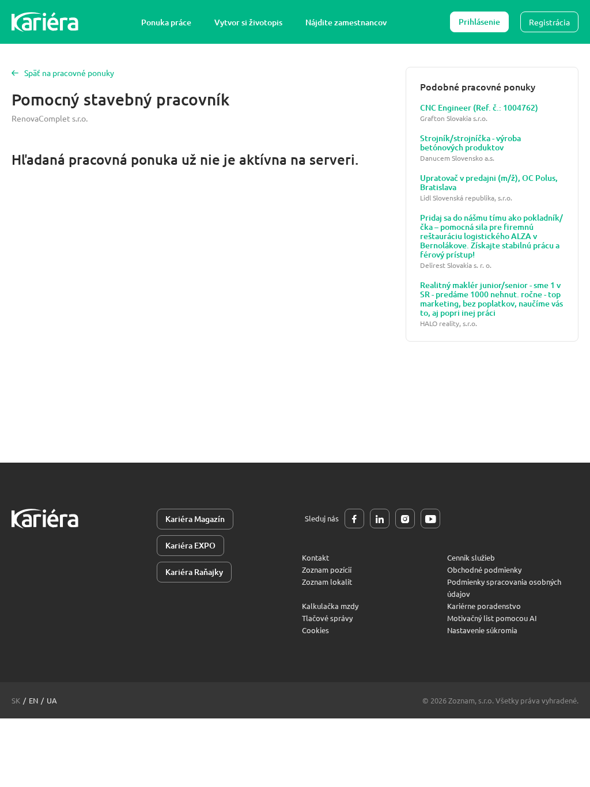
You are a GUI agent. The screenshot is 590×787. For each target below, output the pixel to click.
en (33, 700)
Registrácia (549, 22)
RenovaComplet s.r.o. (50, 118)
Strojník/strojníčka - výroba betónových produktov (470, 143)
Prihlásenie (479, 21)
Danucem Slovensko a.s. (457, 158)
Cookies (315, 630)
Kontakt (315, 557)
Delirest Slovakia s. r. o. (455, 265)
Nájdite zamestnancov (346, 22)
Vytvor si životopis (248, 22)
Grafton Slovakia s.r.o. (453, 118)
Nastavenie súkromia (482, 630)
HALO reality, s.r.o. (448, 323)
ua (52, 700)
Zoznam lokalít (327, 582)
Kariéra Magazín (195, 518)
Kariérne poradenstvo (484, 606)
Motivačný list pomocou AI (492, 618)
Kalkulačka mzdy (330, 606)
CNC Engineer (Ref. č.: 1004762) (479, 107)
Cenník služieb (471, 557)
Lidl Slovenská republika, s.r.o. (466, 198)
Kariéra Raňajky (194, 571)
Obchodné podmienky (484, 569)
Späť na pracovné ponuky (69, 72)
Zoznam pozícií (326, 569)
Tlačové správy (327, 618)
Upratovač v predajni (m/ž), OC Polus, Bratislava (489, 182)
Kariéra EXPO (190, 545)
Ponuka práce (166, 22)
